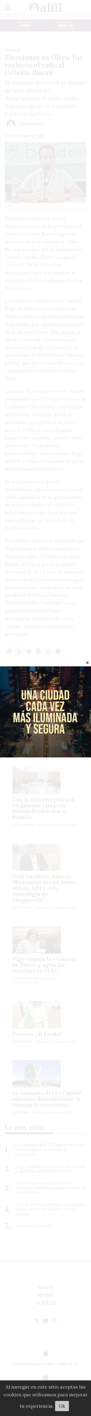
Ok (62, 1406)
